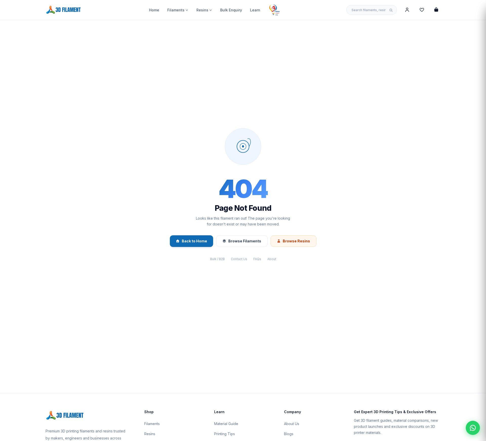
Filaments (176, 10)
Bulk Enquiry (231, 10)
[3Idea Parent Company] (274, 10)
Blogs (288, 434)
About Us (291, 424)
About (271, 259)
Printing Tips (224, 434)
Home (154, 10)
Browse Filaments (244, 241)
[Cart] (436, 9)
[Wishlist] (422, 9)
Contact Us (239, 259)
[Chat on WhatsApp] (473, 428)
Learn (255, 10)
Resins (202, 10)
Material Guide (226, 424)
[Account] (407, 9)
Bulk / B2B (217, 259)
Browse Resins (296, 241)
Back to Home (194, 241)
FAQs (257, 259)
